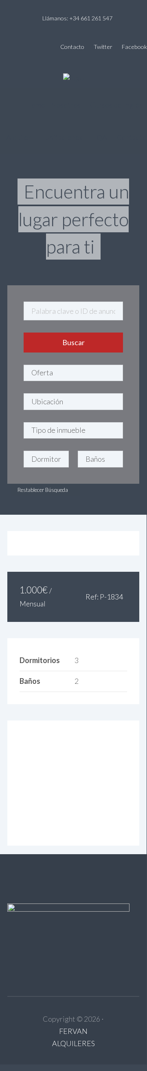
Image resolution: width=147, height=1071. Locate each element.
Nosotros (65, 104)
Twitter (103, 46)
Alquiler (18, 137)
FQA (99, 137)
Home (35, 104)
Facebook (134, 46)
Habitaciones (61, 137)
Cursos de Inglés (116, 104)
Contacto (72, 46)
